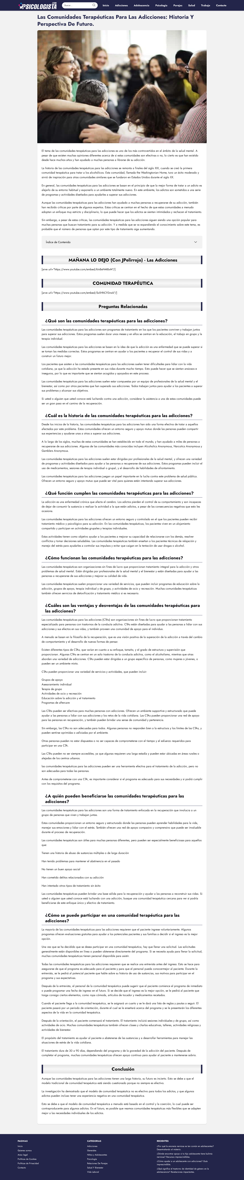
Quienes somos (25, 1150)
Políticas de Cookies (27, 1159)
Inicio (20, 1146)
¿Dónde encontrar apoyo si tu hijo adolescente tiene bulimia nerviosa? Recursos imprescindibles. (184, 1155)
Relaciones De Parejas (97, 1163)
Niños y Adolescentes (97, 1154)
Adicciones (92, 1146)
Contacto (22, 1167)
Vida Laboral (93, 1172)
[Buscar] (94, 5)
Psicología (92, 1159)
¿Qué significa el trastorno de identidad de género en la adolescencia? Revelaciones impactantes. (183, 1170)
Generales (91, 1150)
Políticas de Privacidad (28, 1163)
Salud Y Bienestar (95, 1167)
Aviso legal (23, 1154)
